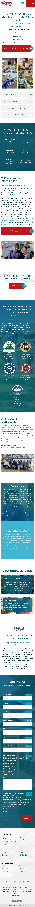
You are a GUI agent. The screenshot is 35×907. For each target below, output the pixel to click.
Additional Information (11, 775)
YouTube (15, 881)
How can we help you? (11, 755)
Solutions (9, 151)
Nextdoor (28, 881)
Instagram (24, 881)
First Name (7, 694)
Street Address (8, 720)
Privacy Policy (17, 895)
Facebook (7, 881)
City (4, 729)
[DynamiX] (17, 901)
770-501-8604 (28, 3)
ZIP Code (6, 737)
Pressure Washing (9, 161)
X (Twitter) (11, 881)
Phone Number (8, 746)
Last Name (6, 703)
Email (5, 712)
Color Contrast (24, 905)
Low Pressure (9, 142)
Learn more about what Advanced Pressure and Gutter (17, 220)
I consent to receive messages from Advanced (14, 794)
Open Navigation (22, 3)
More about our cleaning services (16, 231)
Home (25, 151)
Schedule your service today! (16, 48)
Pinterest (20, 881)
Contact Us (16, 286)
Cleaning (25, 142)
